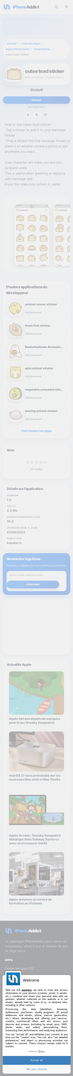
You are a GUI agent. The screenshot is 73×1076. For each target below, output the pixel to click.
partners (27, 990)
